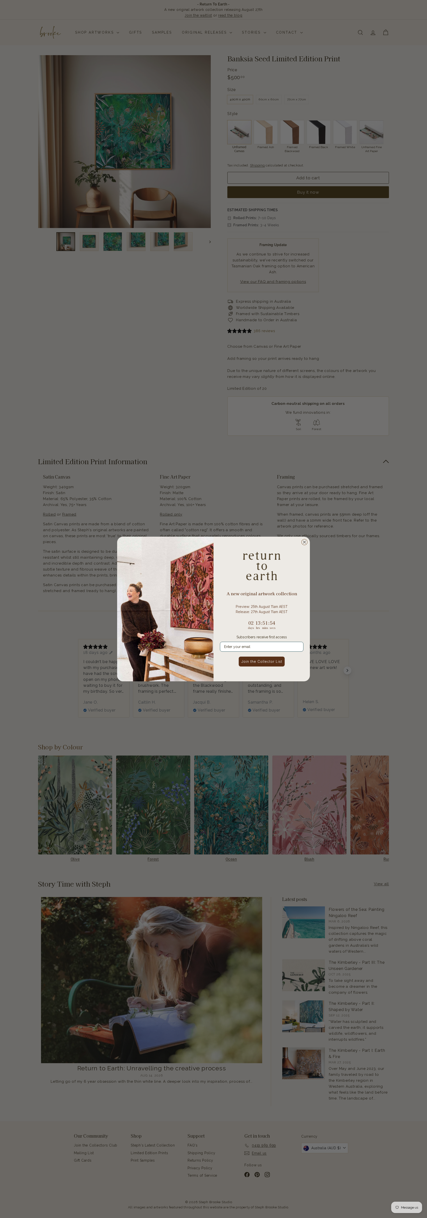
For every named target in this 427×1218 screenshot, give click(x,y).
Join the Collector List (261, 661)
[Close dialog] (304, 542)
